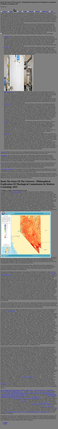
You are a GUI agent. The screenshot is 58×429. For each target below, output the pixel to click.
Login (2, 163)
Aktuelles (6, 36)
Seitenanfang (4, 383)
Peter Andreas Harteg (16, 192)
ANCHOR (23, 401)
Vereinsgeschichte (8, 92)
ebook (45, 402)
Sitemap (3, 152)
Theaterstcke (7, 104)
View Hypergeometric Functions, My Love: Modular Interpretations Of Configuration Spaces (28, 412)
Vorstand (6, 121)
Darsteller (6, 47)
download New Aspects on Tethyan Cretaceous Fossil (26, 398)
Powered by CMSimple (27, 377)
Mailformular (4, 155)
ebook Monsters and (35, 397)
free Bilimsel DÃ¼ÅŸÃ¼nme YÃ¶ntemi (41, 403)
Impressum (6, 133)
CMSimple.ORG (11, 311)
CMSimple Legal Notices (7, 169)
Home (5, 423)
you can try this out (46, 406)
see (11, 409)
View (55, 408)
